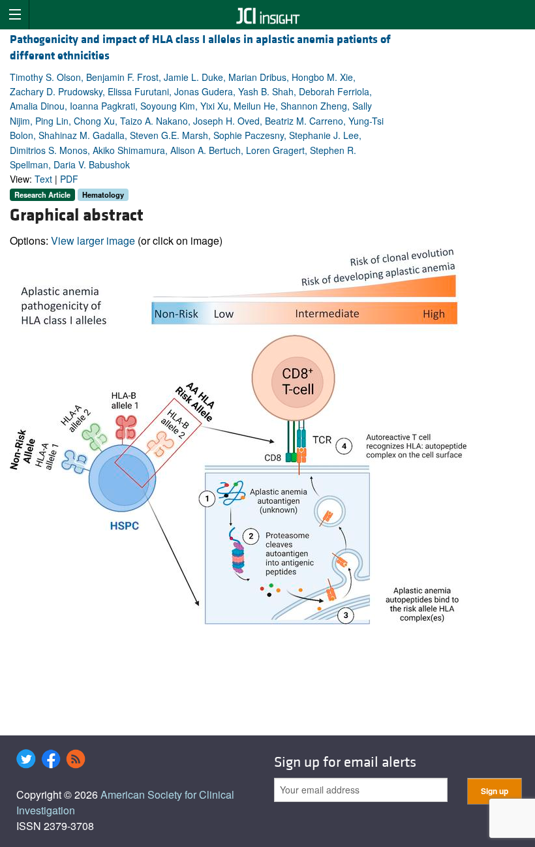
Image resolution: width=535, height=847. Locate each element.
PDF (69, 178)
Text (43, 178)
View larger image (93, 240)
